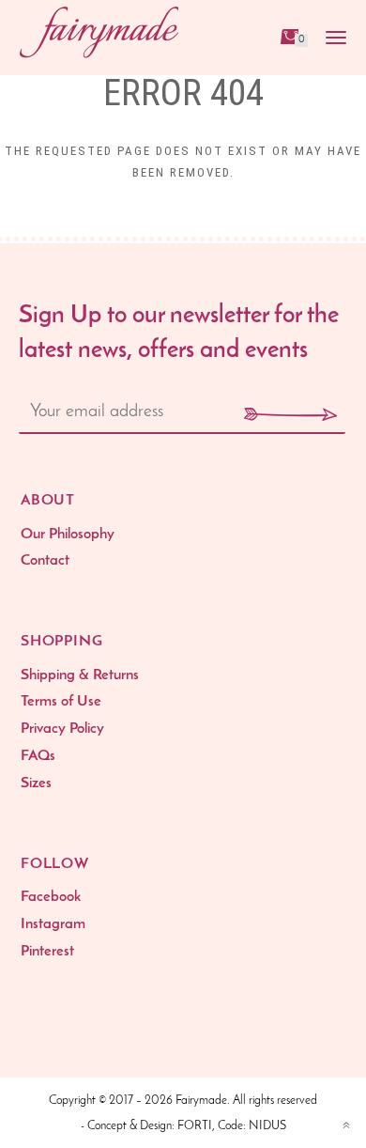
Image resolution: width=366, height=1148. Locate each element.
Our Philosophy (67, 534)
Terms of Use (61, 701)
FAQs (38, 756)
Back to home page (183, 228)
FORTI (194, 1126)
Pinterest (47, 951)
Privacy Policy (62, 729)
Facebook (51, 897)
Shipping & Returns (80, 675)
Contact (45, 560)
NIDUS (267, 1126)
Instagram (53, 924)
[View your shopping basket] (288, 36)
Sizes (36, 783)
